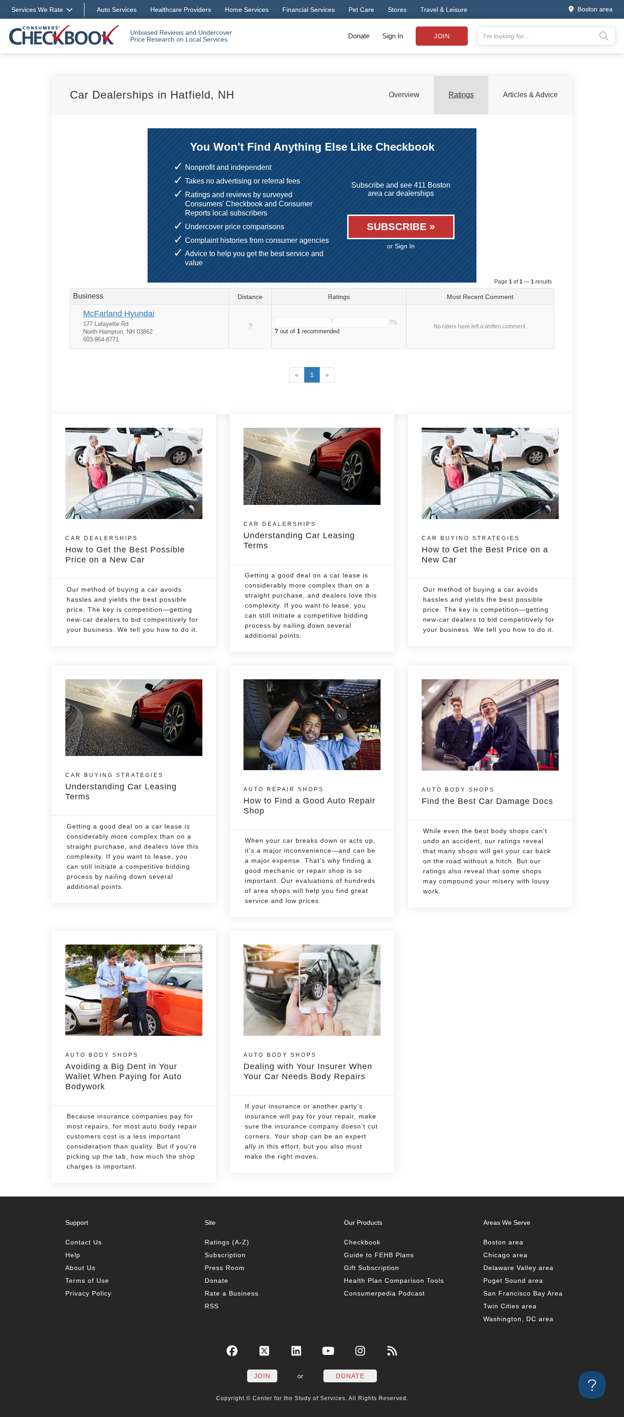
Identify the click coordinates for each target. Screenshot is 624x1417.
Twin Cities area (510, 1306)
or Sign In (401, 246)
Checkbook (362, 1242)
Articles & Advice (530, 95)
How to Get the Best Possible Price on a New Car (125, 549)
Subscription (225, 1255)
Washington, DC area (518, 1319)
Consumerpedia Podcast (384, 1293)
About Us (80, 1267)
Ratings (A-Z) (227, 1242)
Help (72, 1255)
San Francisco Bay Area (523, 1293)
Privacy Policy (88, 1293)
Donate (359, 36)
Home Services (247, 9)
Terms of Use (87, 1280)
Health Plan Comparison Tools (394, 1280)
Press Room (225, 1267)
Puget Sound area (513, 1280)
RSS (212, 1306)
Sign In (392, 36)
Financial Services (308, 9)
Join (441, 36)
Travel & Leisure (443, 9)
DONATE (350, 1376)
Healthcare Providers (180, 9)
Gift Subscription (371, 1267)
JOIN (262, 1376)
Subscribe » (401, 226)
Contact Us (83, 1242)
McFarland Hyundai (118, 313)
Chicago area (505, 1255)
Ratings (461, 95)
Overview (404, 95)
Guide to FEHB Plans (379, 1255)
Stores (397, 9)
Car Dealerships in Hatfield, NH (152, 95)
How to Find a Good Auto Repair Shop (309, 800)
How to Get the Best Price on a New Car (485, 549)
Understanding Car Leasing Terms (299, 535)
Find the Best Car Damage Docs (487, 796)
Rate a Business (232, 1293)
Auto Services (117, 9)
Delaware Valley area (518, 1267)
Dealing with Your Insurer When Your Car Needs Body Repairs (307, 1066)
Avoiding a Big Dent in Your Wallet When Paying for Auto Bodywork (123, 1071)
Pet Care (361, 9)
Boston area (503, 1242)
